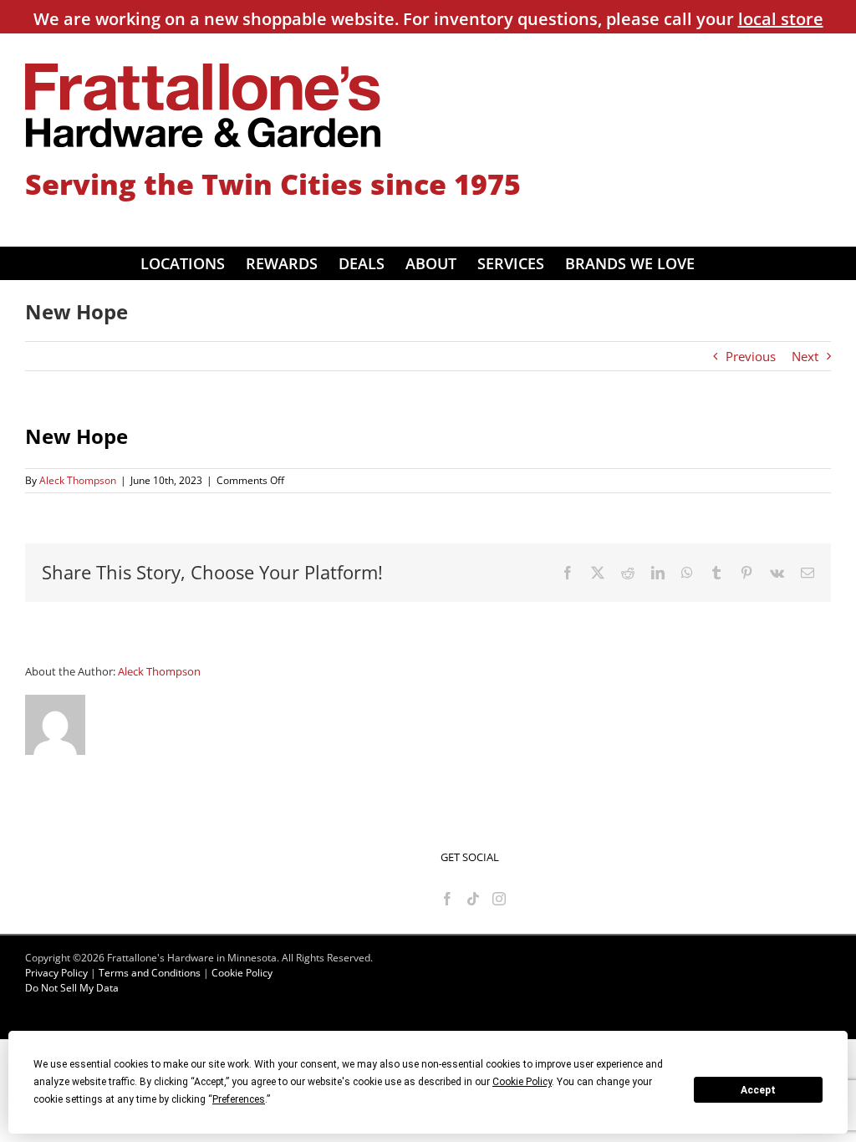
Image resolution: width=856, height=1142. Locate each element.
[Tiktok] (473, 898)
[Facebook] (447, 898)
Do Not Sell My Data (72, 988)
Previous (751, 356)
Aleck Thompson (77, 480)
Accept (758, 1090)
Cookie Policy (242, 973)
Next (805, 356)
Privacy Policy (56, 973)
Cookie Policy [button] (522, 1082)
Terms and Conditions (150, 973)
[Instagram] (499, 898)
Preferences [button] (238, 1099)
